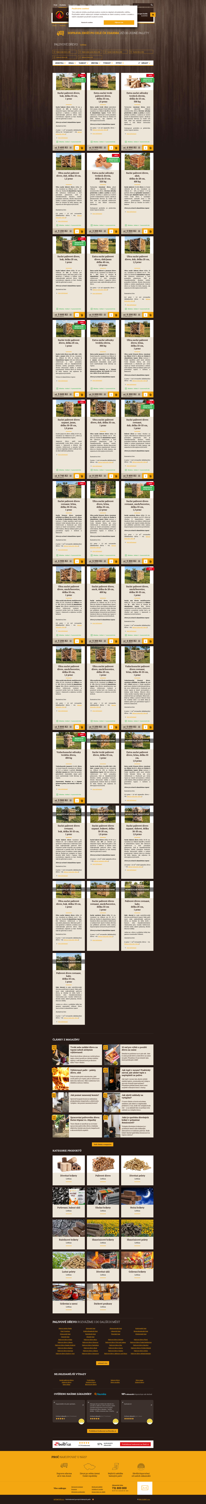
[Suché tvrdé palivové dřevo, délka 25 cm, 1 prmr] (69, 328)
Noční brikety (137, 1209)
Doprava (74, 1489)
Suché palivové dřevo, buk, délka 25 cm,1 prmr (68, 259)
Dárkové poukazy (103, 1305)
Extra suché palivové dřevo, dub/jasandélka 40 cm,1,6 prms (103, 260)
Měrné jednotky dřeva (100, 130)
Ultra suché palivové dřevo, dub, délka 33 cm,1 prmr (103, 422)
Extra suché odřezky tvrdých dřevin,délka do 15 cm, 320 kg (103, 177)
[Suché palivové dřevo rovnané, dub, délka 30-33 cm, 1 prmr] (137, 408)
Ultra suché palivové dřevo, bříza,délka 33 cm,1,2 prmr (103, 505)
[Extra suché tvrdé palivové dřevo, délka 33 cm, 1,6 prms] (103, 81)
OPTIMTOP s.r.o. (59, 1499)
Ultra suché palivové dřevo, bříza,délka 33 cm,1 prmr (137, 344)
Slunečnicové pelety (137, 1241)
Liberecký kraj (115, 1331)
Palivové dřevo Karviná (65, 1351)
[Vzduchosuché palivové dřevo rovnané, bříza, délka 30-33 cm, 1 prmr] (137, 654)
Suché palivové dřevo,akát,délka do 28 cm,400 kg (137, 177)
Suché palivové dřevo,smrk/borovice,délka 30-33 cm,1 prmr (137, 591)
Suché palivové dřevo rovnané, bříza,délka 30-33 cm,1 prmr (69, 505)
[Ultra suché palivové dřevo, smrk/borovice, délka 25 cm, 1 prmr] (103, 654)
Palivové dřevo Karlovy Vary (65, 1353)
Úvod (55, 5)
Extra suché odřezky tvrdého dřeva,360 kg (103, 343)
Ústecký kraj (65, 1337)
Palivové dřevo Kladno (65, 1348)
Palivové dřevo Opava (115, 1348)
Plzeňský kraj (115, 1334)
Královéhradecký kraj (90, 1331)
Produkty (63, 5)
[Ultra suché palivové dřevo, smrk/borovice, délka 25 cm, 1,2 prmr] (69, 654)
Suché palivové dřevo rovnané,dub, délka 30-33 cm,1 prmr (137, 424)
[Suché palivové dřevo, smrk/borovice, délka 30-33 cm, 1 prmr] (137, 575)
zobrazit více (102, 1363)
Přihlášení (126, 5)
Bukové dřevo (115, 1380)
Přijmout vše (119, 22)
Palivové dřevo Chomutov (90, 1353)
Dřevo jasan (139, 1380)
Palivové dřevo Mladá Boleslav (141, 1353)
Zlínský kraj (90, 1337)
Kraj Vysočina (65, 1331)
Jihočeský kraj (90, 1328)
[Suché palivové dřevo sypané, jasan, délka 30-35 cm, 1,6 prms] (69, 408)
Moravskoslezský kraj (141, 1331)
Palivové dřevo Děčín (141, 1351)
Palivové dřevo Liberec (65, 1342)
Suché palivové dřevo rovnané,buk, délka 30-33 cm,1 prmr (69, 830)
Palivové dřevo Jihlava (90, 1351)
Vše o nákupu (72, 5)
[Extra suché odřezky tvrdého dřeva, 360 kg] (103, 328)
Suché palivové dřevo (66, 1380)
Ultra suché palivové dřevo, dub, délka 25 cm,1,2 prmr (137, 259)
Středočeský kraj (140, 1334)
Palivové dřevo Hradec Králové (65, 1345)
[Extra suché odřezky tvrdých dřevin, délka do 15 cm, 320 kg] (103, 161)
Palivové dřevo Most (90, 1348)
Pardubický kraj (90, 1334)
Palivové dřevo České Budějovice (141, 1342)
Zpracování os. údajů (98, 1492)
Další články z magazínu (102, 1144)
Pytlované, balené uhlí (68, 1209)
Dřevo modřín (115, 1382)
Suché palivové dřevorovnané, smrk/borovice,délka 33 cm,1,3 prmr (137, 505)
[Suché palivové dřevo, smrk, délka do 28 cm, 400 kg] (103, 575)
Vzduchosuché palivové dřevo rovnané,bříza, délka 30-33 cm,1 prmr (137, 670)
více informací (63, 138)
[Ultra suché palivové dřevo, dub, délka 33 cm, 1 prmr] (103, 408)
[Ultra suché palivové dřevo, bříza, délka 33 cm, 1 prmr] (137, 328)
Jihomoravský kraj (116, 1328)
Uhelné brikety (103, 1209)
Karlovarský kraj (140, 1328)
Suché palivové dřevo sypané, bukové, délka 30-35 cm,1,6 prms (103, 830)
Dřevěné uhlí (103, 1273)
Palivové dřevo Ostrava (115, 1339)
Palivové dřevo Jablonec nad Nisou (115, 1353)
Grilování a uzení (68, 1305)
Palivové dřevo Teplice (115, 1351)
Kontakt (108, 5)
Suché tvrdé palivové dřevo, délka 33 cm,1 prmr (103, 755)
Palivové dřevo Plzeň (141, 1339)
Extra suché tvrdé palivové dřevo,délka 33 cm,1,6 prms (103, 97)
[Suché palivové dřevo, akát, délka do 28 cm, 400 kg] (137, 161)
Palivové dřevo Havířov (140, 1345)
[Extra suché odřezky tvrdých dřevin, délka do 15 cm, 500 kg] (137, 81)
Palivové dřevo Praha (65, 1339)
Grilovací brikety (137, 1273)
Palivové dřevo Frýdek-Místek (141, 1348)
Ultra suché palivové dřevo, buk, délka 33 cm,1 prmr (68, 904)
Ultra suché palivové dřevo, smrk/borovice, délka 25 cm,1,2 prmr (68, 670)
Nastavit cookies (87, 22)
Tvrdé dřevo (91, 1380)
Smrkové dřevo (91, 1382)
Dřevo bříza (66, 1384)
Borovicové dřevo (91, 1384)
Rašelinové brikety (68, 1241)
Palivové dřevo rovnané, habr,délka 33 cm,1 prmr (68, 977)
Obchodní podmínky (78, 1492)
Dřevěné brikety (68, 1177)
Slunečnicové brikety (103, 1241)
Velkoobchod (98, 5)
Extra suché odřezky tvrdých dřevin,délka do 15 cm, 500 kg (137, 97)
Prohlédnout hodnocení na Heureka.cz (102, 1431)
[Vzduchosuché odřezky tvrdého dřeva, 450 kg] (69, 740)
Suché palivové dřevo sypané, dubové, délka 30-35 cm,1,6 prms (137, 830)
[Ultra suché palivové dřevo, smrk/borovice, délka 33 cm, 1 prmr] (69, 575)
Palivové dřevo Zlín (115, 1345)
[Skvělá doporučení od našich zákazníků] (141, 1464)
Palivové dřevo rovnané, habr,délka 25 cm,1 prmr (137, 905)
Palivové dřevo (103, 1177)
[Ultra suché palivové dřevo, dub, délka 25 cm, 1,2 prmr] (137, 245)
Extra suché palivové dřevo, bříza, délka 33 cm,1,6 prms (137, 756)
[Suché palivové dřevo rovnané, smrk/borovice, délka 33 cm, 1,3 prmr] (137, 489)
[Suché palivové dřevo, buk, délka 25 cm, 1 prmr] (69, 245)
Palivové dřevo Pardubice (90, 1345)
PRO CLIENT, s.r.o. (144, 1499)
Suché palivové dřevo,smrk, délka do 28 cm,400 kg (103, 589)
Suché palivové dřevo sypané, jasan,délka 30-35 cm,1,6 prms (69, 424)
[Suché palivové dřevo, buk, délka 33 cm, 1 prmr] (69, 81)
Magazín (83, 5)
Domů (55, 25)
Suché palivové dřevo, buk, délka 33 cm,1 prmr (68, 96)
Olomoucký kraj (65, 1334)
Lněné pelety (68, 1273)
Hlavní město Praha (65, 1328)
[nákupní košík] (153, 15)
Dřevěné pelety (137, 1177)
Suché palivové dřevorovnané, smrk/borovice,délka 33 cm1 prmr (103, 905)
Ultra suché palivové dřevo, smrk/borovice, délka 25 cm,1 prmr (103, 670)
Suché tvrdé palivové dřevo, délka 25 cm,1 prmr (69, 343)
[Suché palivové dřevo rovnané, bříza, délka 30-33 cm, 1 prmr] (69, 489)
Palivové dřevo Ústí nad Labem (115, 1342)
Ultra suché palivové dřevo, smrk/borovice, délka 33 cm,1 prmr (68, 591)
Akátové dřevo (66, 1382)
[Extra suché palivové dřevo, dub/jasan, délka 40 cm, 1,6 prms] (103, 245)
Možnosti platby (97, 1487)
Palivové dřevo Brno (90, 1339)
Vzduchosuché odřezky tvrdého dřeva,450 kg (69, 755)
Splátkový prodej (97, 1489)
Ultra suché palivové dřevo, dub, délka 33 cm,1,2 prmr (68, 176)
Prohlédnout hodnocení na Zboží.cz (135, 1444)
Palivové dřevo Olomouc (90, 1342)
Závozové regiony (77, 1487)
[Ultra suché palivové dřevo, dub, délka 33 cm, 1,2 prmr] (69, 161)
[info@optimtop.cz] (144, 1488)
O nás (90, 5)
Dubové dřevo (139, 1382)
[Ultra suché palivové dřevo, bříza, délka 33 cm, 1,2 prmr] (103, 489)
